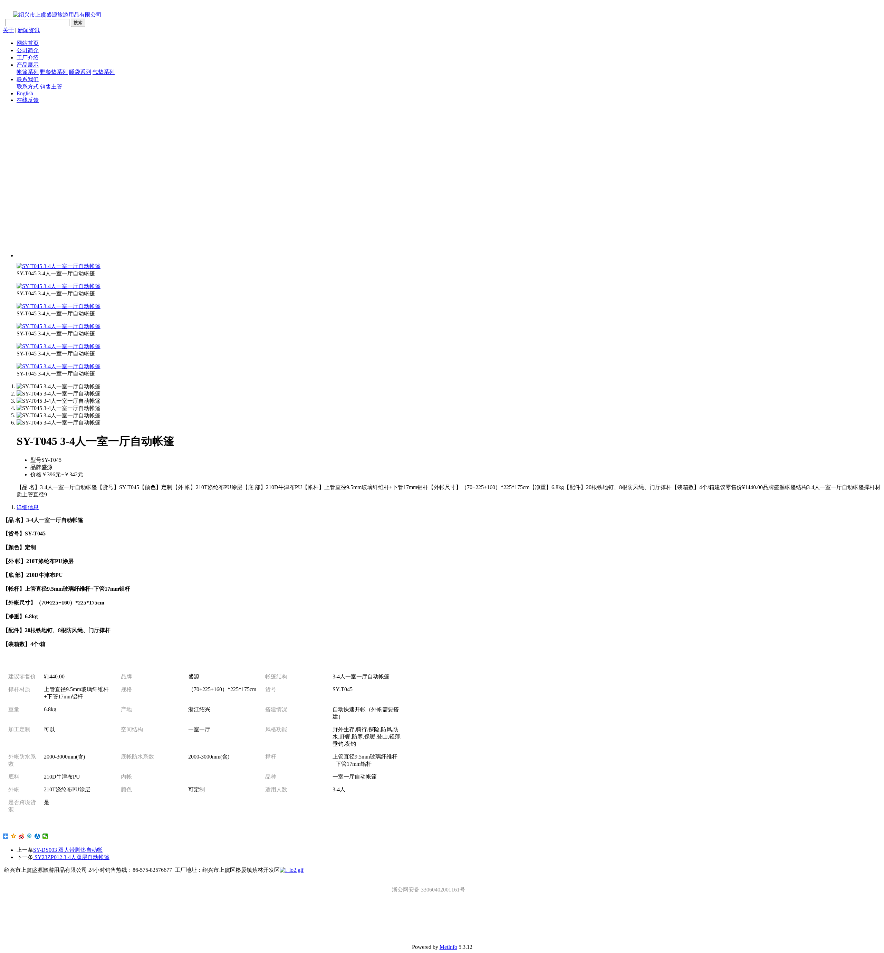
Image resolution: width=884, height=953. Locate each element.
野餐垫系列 (54, 72)
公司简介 (28, 50)
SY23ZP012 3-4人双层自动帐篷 (71, 857)
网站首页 (28, 43)
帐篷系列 (28, 72)
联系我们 (28, 79)
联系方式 (28, 86)
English (25, 93)
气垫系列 (104, 72)
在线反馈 (28, 100)
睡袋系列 (80, 72)
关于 (8, 30)
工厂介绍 (28, 57)
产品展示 (28, 65)
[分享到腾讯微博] (29, 836)
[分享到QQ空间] (14, 836)
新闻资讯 (29, 30)
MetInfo (448, 947)
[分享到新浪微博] (22, 836)
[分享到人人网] (37, 836)
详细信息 (28, 507)
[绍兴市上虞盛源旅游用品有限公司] (52, 15)
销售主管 (51, 86)
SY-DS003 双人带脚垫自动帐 (68, 850)
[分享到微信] (45, 836)
